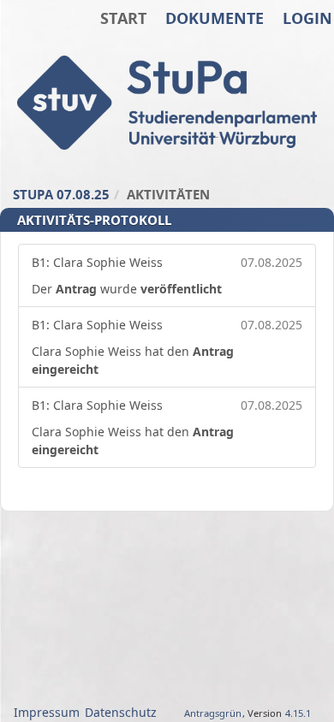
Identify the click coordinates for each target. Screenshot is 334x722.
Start (123, 18)
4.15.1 (298, 713)
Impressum (47, 712)
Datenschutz (121, 712)
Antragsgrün (213, 713)
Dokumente (214, 18)
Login (307, 18)
